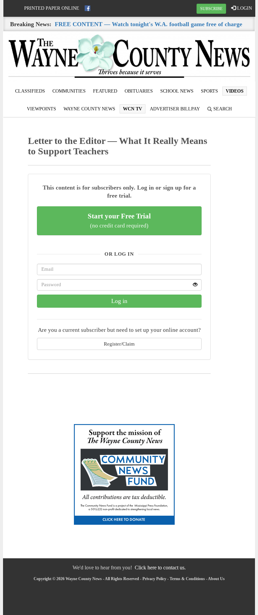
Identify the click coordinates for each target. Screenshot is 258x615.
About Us (216, 578)
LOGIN (244, 8)
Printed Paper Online (51, 8)
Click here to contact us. (160, 567)
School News (177, 91)
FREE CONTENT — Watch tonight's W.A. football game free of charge (148, 24)
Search (222, 108)
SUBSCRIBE (211, 8)
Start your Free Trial (119, 220)
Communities (69, 91)
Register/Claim (119, 344)
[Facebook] (87, 8)
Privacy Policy (154, 578)
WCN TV (132, 108)
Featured (105, 91)
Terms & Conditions (187, 578)
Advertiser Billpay (175, 108)
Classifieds (30, 91)
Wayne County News (89, 108)
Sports (209, 91)
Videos (235, 91)
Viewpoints (41, 108)
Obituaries (139, 91)
